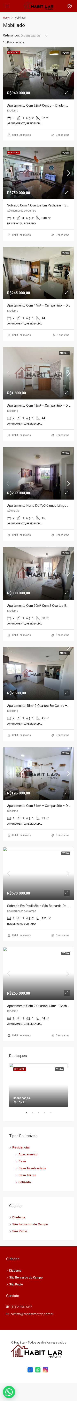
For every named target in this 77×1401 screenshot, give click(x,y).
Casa (22, 1161)
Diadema (18, 1217)
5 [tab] (53, 1114)
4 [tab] (47, 1114)
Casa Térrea (27, 1175)
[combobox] (34, 35)
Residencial (21, 1147)
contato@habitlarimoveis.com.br (31, 1314)
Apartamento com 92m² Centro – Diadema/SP (40, 105)
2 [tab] (34, 1114)
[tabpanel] (38, 1085)
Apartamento (28, 1154)
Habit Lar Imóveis (21, 134)
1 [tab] (28, 1114)
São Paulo (19, 1231)
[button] (9, 1392)
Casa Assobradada (32, 1168)
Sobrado (24, 1182)
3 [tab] (41, 1114)
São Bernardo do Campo (30, 1224)
